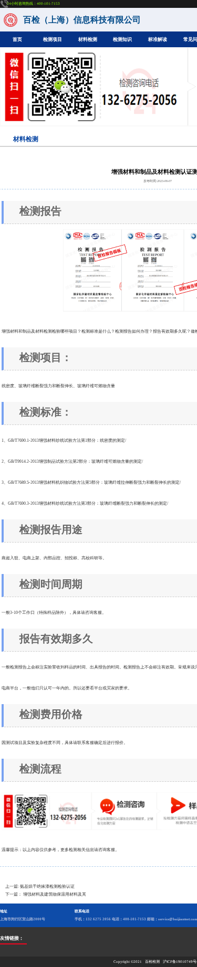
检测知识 (122, 39)
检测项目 (52, 39)
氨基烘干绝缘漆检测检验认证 (47, 886)
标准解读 (157, 39)
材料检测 (87, 39)
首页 (17, 39)
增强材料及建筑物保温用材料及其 (54, 894)
